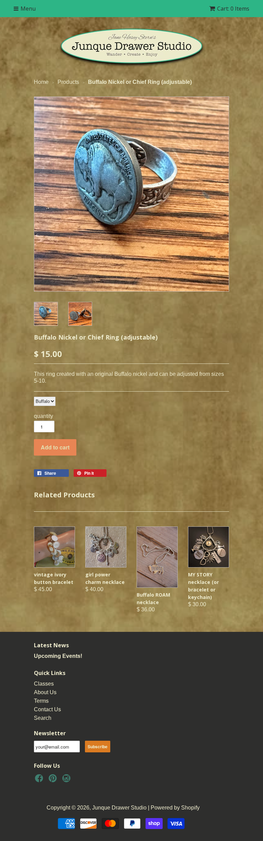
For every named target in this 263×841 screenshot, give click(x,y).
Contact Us (47, 709)
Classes (44, 684)
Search (42, 718)
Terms (41, 701)
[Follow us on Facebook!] (40, 780)
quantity (43, 416)
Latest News (51, 645)
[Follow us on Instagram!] (67, 780)
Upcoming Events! (58, 656)
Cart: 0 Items (233, 8)
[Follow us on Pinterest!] (54, 780)
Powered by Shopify (175, 808)
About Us (45, 692)
